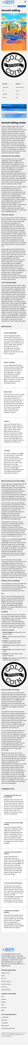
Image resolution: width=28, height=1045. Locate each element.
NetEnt (3, 975)
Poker (2, 1005)
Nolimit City (4, 987)
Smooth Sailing (21, 6)
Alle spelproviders (5, 989)
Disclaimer (4, 1034)
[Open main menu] (25, 2)
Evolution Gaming (6, 981)
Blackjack (3, 999)
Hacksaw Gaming (5, 984)
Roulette (3, 1002)
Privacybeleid (11, 1034)
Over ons (23, 1033)
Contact (18, 1033)
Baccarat (3, 1007)
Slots (2, 996)
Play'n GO (3, 978)
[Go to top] (25, 1042)
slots (14, 6)
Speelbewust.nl (19, 1034)
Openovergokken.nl (6, 1036)
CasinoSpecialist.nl (6, 6)
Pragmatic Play (5, 973)
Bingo (2, 1010)
